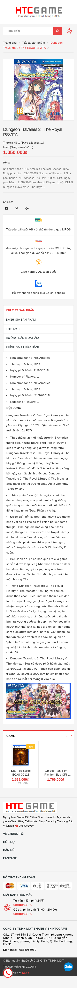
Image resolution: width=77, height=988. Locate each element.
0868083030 (22, 905)
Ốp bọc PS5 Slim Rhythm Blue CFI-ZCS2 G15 (56, 774)
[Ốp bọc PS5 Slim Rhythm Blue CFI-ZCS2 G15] (56, 755)
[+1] (27, 208)
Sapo (25, 972)
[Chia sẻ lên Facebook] (7, 208)
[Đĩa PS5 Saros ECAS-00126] (20, 755)
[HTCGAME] (38, 12)
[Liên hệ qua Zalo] (68, 967)
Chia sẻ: (8, 202)
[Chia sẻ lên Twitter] (17, 208)
